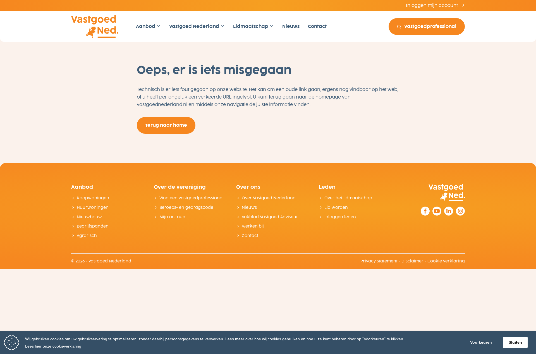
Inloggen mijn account (432, 5)
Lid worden (336, 207)
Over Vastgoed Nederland (269, 198)
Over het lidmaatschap (348, 198)
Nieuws (291, 26)
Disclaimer (412, 261)
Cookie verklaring (446, 261)
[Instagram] (460, 211)
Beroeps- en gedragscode (186, 207)
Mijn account (173, 217)
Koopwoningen (93, 198)
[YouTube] (436, 211)
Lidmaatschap (251, 26)
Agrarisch (87, 235)
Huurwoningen (93, 207)
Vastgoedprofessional (430, 26)
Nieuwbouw (89, 217)
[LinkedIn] (448, 211)
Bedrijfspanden (93, 226)
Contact (317, 26)
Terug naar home (166, 125)
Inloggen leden (340, 217)
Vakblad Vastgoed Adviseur (270, 217)
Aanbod (146, 26)
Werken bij (253, 226)
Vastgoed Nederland (194, 26)
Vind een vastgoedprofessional (191, 198)
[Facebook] (425, 211)
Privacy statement (379, 261)
